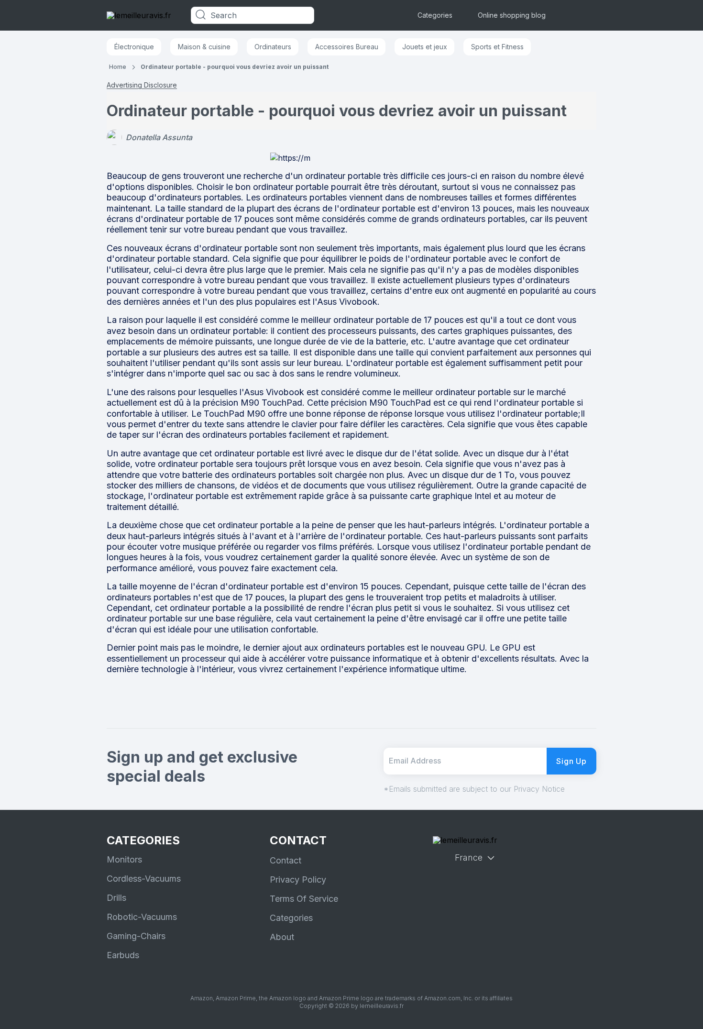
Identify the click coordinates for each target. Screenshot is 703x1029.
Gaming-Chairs (136, 936)
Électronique (134, 47)
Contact (285, 860)
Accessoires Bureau (346, 47)
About (282, 937)
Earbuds (123, 955)
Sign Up (571, 761)
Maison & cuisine (204, 47)
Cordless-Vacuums (144, 879)
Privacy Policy (298, 879)
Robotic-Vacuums (142, 917)
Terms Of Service (304, 899)
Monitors (124, 859)
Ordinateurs (272, 47)
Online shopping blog (512, 15)
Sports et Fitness (497, 47)
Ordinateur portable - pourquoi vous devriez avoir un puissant (235, 66)
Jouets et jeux (424, 47)
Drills (116, 898)
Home (117, 66)
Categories (434, 15)
